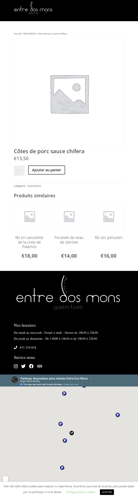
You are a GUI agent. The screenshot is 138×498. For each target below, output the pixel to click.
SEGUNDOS (29, 33)
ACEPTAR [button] (107, 492)
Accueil (17, 33)
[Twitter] (25, 367)
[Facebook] (33, 367)
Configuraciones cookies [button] (80, 492)
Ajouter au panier (46, 169)
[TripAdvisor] (41, 367)
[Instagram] (17, 367)
